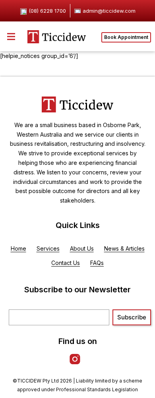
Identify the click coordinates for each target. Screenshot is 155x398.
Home (18, 248)
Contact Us (65, 262)
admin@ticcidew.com (109, 11)
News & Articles (124, 248)
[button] (11, 36)
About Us (82, 248)
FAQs (97, 262)
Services (48, 248)
